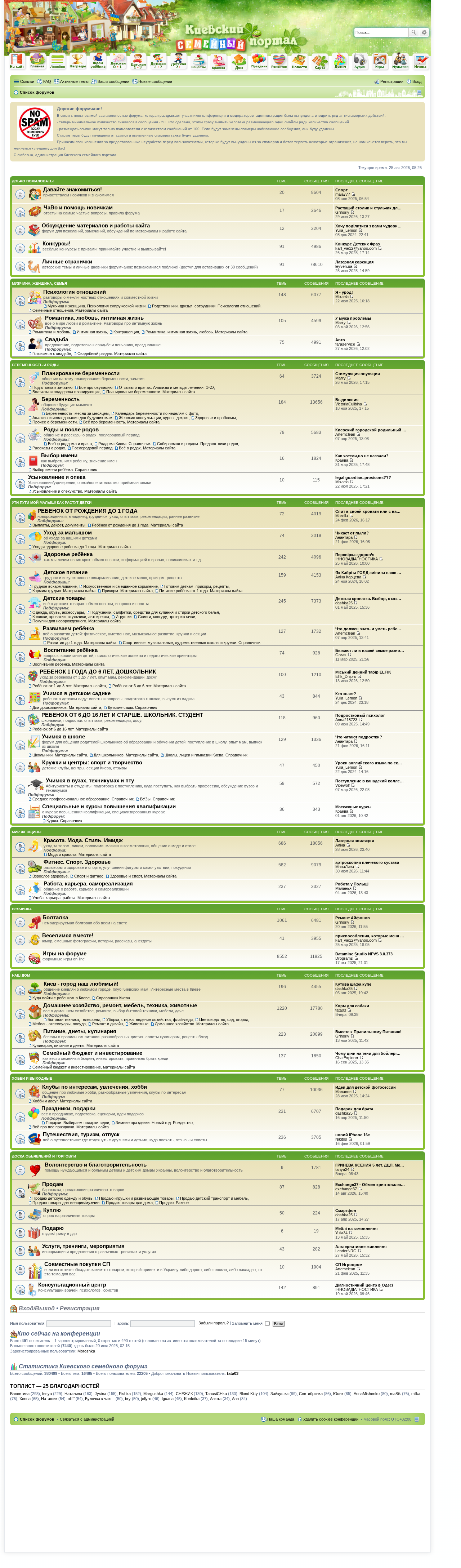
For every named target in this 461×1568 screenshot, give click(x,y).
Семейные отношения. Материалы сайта (70, 310)
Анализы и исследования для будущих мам (72, 418)
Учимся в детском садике (77, 693)
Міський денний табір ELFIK (363, 672)
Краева (341, 460)
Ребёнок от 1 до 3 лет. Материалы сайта (69, 686)
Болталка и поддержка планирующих (66, 392)
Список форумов (37, 1419)
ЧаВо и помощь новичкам (78, 207)
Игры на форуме (64, 953)
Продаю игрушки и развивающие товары (136, 1198)
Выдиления (346, 399)
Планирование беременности (81, 373)
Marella (341, 516)
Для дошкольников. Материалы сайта (66, 707)
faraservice (345, 344)
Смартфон (345, 1210)
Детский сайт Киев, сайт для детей (340, 61)
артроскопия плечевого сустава (367, 862)
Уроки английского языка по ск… (368, 763)
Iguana (168, 1398)
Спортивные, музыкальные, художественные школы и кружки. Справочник (191, 642)
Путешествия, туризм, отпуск (81, 1134)
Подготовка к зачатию (52, 387)
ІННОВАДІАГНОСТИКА (356, 559)
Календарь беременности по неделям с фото (156, 413)
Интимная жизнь (92, 332)
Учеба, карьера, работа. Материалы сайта (71, 898)
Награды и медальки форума (78, 61)
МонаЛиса (344, 867)
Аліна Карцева (348, 577)
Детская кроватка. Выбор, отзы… (368, 598)
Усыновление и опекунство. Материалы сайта (74, 491)
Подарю (53, 1228)
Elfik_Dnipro (345, 676)
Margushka (153, 1393)
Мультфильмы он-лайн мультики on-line (400, 61)
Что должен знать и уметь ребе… (368, 629)
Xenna (25, 1398)
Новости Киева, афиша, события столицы (300, 62)
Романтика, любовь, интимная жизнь (94, 318)
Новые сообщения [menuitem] (155, 81)
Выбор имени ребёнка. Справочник (64, 469)
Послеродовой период (92, 448)
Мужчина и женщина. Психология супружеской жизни (97, 306)
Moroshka (86, 1351)
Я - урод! (344, 292)
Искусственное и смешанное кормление (120, 586)
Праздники (259, 62)
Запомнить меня (248, 1323)
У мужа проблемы (353, 318)
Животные (138, 1024)
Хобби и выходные (32, 1078)
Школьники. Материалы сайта (59, 755)
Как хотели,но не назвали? (362, 456)
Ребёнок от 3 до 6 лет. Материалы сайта (149, 686)
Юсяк (338, 1393)
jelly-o (146, 1398)
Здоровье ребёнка (68, 554)
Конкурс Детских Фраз (357, 244)
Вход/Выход (36, 1308)
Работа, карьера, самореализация (88, 883)
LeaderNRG (346, 1251)
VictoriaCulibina (348, 404)
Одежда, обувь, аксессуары (58, 612)
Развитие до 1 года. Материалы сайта (81, 642)
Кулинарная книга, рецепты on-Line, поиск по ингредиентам (199, 61)
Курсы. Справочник (64, 820)
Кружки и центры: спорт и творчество (92, 762)
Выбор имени (59, 455)
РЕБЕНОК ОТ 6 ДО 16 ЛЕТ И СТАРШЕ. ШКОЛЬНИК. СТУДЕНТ (122, 715)
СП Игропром (348, 1264)
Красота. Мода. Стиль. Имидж (83, 840)
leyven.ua (343, 266)
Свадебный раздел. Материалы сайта (112, 353)
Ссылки (27, 81)
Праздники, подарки (68, 1108)
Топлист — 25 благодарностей (54, 1386)
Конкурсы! (56, 243)
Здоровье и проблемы (215, 418)
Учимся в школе (63, 736)
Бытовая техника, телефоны (74, 1019)
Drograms (344, 958)
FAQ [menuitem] (47, 81)
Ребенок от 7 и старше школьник (179, 61)
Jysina (100, 1393)
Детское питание (66, 572)
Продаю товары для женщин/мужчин (65, 1202)
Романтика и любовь (51, 332)
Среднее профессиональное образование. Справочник (83, 799)
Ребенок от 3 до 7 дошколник (158, 61)
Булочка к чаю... (100, 1398)
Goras (340, 655)
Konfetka (192, 1398)
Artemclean (345, 434)
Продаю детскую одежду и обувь (62, 1198)
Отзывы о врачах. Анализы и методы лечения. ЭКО (166, 387)
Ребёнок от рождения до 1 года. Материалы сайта (137, 525)
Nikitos (341, 1139)
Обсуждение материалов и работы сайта (96, 225)
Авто (340, 340)
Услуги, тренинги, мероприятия (83, 1246)
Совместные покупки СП (77, 1264)
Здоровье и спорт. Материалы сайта (143, 876)
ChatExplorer (346, 1058)
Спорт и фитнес (88, 876)
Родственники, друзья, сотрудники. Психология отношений (206, 306)
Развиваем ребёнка (68, 628)
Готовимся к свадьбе (51, 353)
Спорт (341, 190)
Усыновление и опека (56, 477)
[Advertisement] (346, 11)
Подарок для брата (354, 1109)
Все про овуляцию (95, 387)
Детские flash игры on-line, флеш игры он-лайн (380, 61)
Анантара (344, 537)
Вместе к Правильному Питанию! (368, 1032)
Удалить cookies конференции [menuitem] (330, 1419)
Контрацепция (126, 332)
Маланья (343, 888)
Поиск (413, 32)
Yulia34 (341, 1233)
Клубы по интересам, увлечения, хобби (94, 1087)
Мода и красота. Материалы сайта (79, 854)
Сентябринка (311, 1393)
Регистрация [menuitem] (391, 81)
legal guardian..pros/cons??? (363, 477)
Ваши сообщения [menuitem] (113, 81)
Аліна (340, 845)
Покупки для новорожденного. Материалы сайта (76, 621)
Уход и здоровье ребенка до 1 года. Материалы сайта (81, 547)
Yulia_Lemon (346, 230)
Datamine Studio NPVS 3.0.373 (364, 954)
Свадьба (56, 339)
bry (128, 1398)
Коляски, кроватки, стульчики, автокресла (70, 616)
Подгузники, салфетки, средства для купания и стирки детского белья (154, 612)
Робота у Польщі (351, 884)
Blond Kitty (249, 1393)
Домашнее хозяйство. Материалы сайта (192, 1024)
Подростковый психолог (360, 715)
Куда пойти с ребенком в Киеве (61, 998)
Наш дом (21, 975)
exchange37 (346, 1189)
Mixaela (342, 296)
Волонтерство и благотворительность (96, 1164)
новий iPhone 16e (352, 1135)
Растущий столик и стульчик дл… (368, 208)
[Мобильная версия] (420, 92)
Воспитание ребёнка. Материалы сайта (68, 664)
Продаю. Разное (174, 1202)
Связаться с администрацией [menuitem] (87, 1419)
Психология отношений (74, 292)
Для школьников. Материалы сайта (126, 755)
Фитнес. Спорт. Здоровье (77, 862)
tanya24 (342, 1169)
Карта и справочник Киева (320, 62)
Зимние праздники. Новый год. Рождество (154, 1122)
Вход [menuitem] (416, 81)
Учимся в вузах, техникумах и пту (90, 780)
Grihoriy (342, 212)
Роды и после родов (71, 429)
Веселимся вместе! (67, 935)
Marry (340, 322)
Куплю (52, 1210)
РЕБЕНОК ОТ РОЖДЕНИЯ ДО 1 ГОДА (87, 511)
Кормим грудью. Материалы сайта (63, 590)
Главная (37, 61)
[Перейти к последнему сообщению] (353, 194)
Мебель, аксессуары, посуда (59, 1024)
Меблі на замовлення (356, 1228)
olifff (71, 1398)
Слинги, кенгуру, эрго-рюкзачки (166, 616)
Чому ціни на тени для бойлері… (367, 1053)
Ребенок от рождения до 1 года (118, 61)
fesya (47, 1393)
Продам (52, 1184)
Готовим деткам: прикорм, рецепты (196, 586)
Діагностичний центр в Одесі (364, 1285)
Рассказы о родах (48, 448)
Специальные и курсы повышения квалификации (109, 806)
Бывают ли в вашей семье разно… (369, 650)
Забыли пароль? (213, 1323)
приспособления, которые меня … (369, 936)
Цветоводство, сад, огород (223, 1019)
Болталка (55, 917)
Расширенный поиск (424, 32)
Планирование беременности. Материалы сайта (150, 392)
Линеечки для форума (58, 61)
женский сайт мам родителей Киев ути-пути (17, 62)
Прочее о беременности (54, 422)
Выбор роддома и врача (70, 443)
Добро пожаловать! (33, 181)
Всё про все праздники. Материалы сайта (70, 1127)
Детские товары (64, 598)
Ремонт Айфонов (352, 918)
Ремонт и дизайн (107, 1024)
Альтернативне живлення (360, 1246)
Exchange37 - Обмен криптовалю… (370, 1184)
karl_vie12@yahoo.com (356, 248)
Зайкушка (279, 1393)
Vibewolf (342, 785)
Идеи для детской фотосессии (365, 1087)
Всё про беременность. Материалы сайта (121, 422)
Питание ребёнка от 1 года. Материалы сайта (200, 590)
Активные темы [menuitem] (74, 81)
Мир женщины (26, 832)
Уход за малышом (68, 532)
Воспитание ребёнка (71, 650)
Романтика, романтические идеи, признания (279, 62)
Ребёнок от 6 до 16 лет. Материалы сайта (70, 729)
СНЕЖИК (184, 1393)
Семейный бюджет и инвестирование (92, 1053)
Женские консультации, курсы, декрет (154, 418)
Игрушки (123, 616)
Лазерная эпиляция (354, 841)
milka (415, 1393)
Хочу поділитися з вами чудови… (368, 226)
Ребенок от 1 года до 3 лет (138, 61)
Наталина (73, 1393)
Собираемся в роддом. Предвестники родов (197, 443)
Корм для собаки (352, 1006)
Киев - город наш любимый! (81, 984)
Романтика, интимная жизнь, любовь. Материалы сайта (196, 332)
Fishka (125, 1393)
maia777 (342, 194)
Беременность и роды (35, 365)
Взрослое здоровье (50, 876)
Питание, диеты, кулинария (79, 1031)
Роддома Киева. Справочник (124, 443)
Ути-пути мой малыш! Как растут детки (51, 503)
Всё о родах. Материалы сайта (147, 448)
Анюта (215, 1398)
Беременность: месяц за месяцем (77, 413)
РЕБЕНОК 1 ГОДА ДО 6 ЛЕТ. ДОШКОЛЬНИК (98, 671)
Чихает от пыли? (352, 533)
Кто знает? (345, 694)
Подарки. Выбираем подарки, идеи (77, 1122)
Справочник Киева (113, 998)
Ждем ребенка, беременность (98, 61)
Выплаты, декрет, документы (58, 525)
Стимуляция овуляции (357, 374)
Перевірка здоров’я (354, 554)
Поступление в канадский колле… (369, 781)
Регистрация (79, 1308)
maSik (395, 1393)
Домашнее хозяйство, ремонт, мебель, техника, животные (120, 1005)
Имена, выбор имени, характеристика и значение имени (421, 62)
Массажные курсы (353, 807)
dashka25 (344, 603)
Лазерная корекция (354, 262)
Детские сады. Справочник (132, 707)
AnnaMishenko (367, 1393)
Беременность (60, 399)
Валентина (20, 1393)
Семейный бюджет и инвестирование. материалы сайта (83, 1067)
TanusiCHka (216, 1393)
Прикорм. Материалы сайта (127, 590)
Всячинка (22, 909)
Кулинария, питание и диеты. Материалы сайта (75, 1045)
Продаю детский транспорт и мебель (214, 1198)
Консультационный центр (72, 1285)
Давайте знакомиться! (72, 189)
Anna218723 (346, 720)
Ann (235, 1398)
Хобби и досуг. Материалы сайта (62, 1101)
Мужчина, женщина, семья (39, 283)
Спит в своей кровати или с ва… (367, 511)
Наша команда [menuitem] (280, 1419)
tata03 (340, 1010)
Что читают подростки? (358, 737)
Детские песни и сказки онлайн (360, 61)
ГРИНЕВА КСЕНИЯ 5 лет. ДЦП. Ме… (369, 1165)
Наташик (49, 1398)
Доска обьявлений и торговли (44, 1156)
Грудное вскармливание (54, 586)
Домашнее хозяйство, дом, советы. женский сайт (239, 62)
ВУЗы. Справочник (157, 799)
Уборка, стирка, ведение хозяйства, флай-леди (149, 1019)
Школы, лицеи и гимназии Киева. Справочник (206, 755)
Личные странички (67, 261)
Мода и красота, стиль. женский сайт (219, 62)
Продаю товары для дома (129, 1202)
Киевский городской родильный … (370, 430)
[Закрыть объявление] (419, 108)
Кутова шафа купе (353, 984)
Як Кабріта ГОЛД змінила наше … (368, 572)
